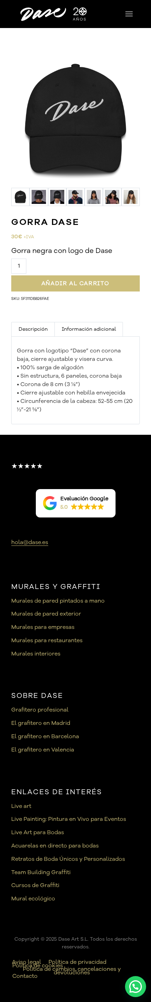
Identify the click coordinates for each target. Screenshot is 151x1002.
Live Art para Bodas (37, 832)
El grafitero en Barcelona (45, 736)
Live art (21, 806)
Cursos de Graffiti (35, 885)
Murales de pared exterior (46, 614)
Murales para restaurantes (47, 640)
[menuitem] (129, 14)
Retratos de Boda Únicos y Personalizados (68, 859)
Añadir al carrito (75, 283)
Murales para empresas (42, 627)
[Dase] (57, 14)
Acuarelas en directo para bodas (55, 846)
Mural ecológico (33, 899)
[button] (76, 503)
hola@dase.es (29, 542)
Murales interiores (35, 654)
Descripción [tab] (33, 329)
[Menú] (129, 14)
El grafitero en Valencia (42, 750)
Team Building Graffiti (41, 872)
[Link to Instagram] (134, 954)
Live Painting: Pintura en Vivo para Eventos (68, 819)
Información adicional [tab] (89, 329)
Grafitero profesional (39, 710)
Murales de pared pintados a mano (58, 601)
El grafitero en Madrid (40, 723)
